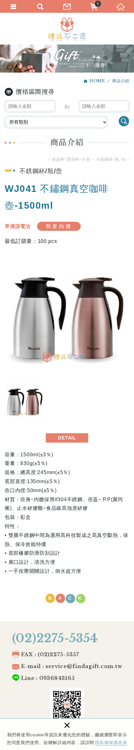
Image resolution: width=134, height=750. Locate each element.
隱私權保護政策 (111, 742)
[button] (67, 599)
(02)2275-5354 (55, 638)
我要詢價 (59, 226)
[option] (67, 316)
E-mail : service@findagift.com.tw (71, 666)
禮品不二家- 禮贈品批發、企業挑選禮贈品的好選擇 (67, 29)
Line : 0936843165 (48, 678)
